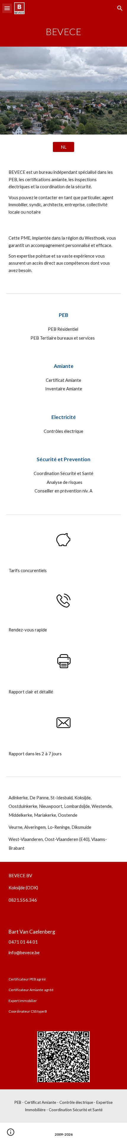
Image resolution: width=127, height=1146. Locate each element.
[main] (63, 32)
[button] (7, 8)
